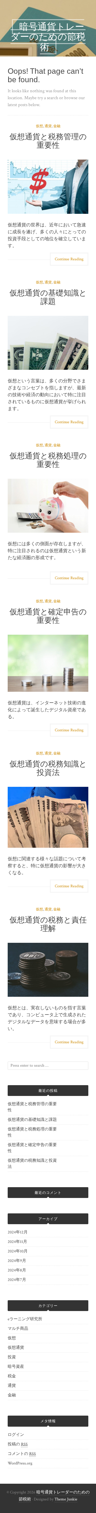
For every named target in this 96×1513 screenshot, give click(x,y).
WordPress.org (20, 1463)
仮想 (39, 126)
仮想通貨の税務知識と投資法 (48, 768)
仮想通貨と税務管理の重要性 (48, 140)
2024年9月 (17, 1260)
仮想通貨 (16, 1347)
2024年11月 (17, 1241)
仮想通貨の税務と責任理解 (48, 924)
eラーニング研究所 (25, 1319)
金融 (56, 126)
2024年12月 (18, 1232)
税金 (12, 1376)
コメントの (22, 1453)
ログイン (16, 1434)
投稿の (18, 1444)
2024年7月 (17, 1280)
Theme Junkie (66, 1499)
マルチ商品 (18, 1328)
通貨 (48, 126)
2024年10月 (18, 1251)
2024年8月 (17, 1270)
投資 (12, 1357)
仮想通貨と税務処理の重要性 (48, 459)
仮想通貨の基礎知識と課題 (48, 297)
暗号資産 (16, 1366)
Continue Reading (69, 259)
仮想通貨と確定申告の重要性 (48, 615)
